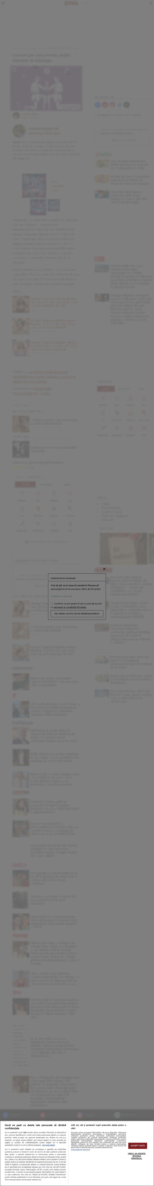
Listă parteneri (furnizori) (80, 1150)
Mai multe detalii (48, 1145)
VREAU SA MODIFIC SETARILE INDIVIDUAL (137, 1156)
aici (39, 1167)
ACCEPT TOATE (138, 1146)
